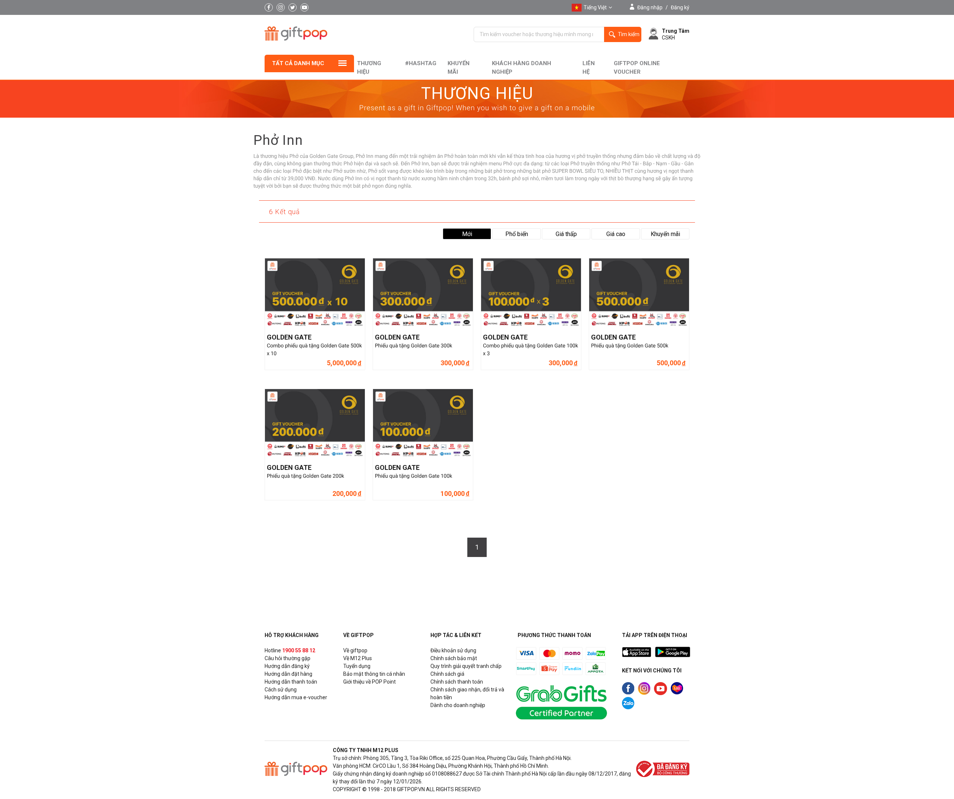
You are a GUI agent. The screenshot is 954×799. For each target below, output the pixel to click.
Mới (467, 234)
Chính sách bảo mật (453, 658)
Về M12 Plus (357, 658)
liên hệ (588, 67)
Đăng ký (680, 7)
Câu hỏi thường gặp (287, 658)
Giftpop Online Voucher (637, 67)
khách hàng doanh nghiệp (521, 67)
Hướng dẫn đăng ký (287, 666)
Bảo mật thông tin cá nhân (374, 674)
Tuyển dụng (356, 666)
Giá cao (615, 234)
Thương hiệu (369, 67)
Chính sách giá (447, 674)
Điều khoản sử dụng (453, 650)
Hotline (290, 650)
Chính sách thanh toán (456, 682)
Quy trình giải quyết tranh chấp (466, 666)
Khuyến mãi (459, 67)
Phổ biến (516, 234)
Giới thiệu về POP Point (369, 682)
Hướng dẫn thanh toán (291, 682)
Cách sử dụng (281, 690)
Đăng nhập (650, 7)
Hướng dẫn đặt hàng (288, 674)
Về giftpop (355, 650)
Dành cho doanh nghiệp (457, 705)
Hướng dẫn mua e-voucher (296, 697)
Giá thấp (566, 234)
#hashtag (420, 63)
